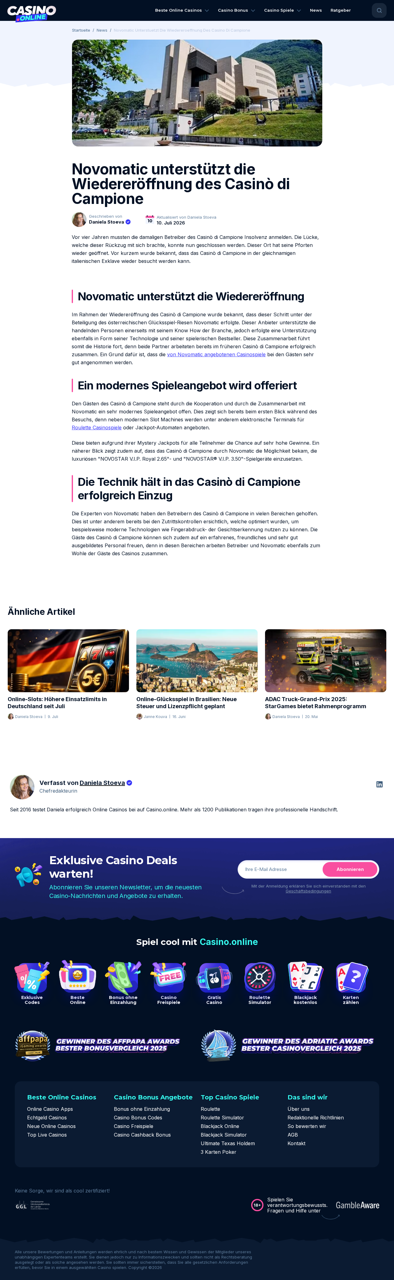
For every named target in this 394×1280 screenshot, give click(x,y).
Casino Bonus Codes (138, 1117)
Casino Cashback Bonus (142, 1135)
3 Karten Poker (218, 1152)
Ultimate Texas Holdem (228, 1143)
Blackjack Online (220, 1126)
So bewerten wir (306, 1126)
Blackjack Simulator (224, 1135)
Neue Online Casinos (51, 1126)
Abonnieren (350, 869)
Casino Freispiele (133, 1126)
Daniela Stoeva (106, 222)
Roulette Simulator (222, 1117)
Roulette (210, 1109)
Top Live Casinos (47, 1135)
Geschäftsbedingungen (308, 890)
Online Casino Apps (50, 1109)
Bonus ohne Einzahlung (142, 1109)
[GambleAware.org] (357, 1205)
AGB (292, 1135)
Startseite (81, 30)
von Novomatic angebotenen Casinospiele (216, 354)
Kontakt (296, 1143)
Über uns (298, 1109)
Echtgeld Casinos (47, 1117)
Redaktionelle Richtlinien (315, 1117)
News (102, 30)
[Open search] (379, 10)
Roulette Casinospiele (97, 427)
